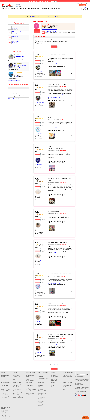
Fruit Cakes (40, 400)
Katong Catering (16, 386)
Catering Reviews (16, 375)
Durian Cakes (40, 398)
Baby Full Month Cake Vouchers (55, 385)
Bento (28, 8)
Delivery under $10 (42, 390)
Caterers (12, 8)
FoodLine (11, 12)
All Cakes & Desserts (42, 384)
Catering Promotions (17, 373)
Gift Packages (41, 404)
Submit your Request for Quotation (15, 98)
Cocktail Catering (4, 388)
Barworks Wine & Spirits (5, 416)
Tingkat (17, 8)
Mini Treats (40, 402)
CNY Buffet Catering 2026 (80, 388)
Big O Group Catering (17, 392)
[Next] (71, 73)
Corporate (44, 8)
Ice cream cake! (54, 211)
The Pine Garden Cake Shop (20, 65)
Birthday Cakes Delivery (30, 388)
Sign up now (54, 1)
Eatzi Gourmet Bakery (67, 385)
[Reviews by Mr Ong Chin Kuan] (11, 68)
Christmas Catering (79, 389)
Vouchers (33, 8)
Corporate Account (29, 373)
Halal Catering (53, 375)
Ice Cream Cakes (41, 397)
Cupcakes (40, 405)
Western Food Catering (67, 376)
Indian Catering (4, 397)
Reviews (50, 8)
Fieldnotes (16, 73)
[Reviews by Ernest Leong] (38, 160)
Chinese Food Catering (67, 373)
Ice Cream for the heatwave (58, 54)
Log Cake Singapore (30, 393)
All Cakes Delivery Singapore (29, 386)
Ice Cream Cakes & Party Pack (54, 63)
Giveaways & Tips (16, 376)
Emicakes (65, 386)
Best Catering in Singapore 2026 (18, 378)
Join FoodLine (41, 373)
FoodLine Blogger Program (43, 378)
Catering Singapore (79, 381)
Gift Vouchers (53, 386)
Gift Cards (53, 388)
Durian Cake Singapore (30, 394)
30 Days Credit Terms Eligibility (30, 378)
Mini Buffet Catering (54, 377)
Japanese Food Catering (68, 377)
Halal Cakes (40, 396)
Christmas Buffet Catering (80, 391)
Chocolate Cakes (41, 394)
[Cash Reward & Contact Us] (56, 8)
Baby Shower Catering (5, 390)
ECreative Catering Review (18, 394)
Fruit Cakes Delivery (30, 390)
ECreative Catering (17, 384)
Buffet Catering (78, 383)
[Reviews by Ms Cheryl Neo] (38, 129)
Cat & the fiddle (66, 384)
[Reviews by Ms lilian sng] (38, 347)
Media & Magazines (5, 375)
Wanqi (17, 76)
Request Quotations (30, 380)
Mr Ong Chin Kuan (19, 67)
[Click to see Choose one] (52, 105)
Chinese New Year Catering (81, 385)
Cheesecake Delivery (30, 392)
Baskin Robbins (17, 12)
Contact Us (3, 376)
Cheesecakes (41, 401)
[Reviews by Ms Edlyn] (11, 59)
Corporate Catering (4, 385)
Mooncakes (40, 385)
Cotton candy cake (55, 304)
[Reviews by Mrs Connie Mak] (38, 67)
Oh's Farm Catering (17, 389)
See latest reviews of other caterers (49, 29)
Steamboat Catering (5, 394)
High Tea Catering (4, 386)
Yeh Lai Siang (15, 388)
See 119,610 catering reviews (14, 80)
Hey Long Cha (3, 412)
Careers (2, 377)
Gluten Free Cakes (42, 393)
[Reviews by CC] (38, 224)
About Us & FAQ (4, 373)
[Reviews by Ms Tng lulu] (38, 317)
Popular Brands (41, 389)
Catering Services (79, 384)
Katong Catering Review (18, 397)
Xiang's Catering (16, 385)
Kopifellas (3, 414)
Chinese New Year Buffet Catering (82, 387)
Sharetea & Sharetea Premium (5, 411)
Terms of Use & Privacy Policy (81, 380)
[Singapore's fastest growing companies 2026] (17, 6)
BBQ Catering (3, 393)
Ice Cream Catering (54, 379)
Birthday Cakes (41, 386)
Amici (14, 393)
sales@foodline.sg (80, 376)
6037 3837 (78, 377)
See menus (54, 46)
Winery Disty (3, 418)
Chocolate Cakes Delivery (31, 389)
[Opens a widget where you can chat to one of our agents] (85, 417)
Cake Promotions (41, 388)
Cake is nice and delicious (57, 242)
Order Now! (36, 31)
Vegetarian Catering (5, 396)
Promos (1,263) (4, 8)
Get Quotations (83, 5)
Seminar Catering (4, 392)
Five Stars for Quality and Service (59, 85)
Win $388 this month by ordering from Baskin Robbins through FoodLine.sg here (46, 16)
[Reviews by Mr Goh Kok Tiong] (38, 98)
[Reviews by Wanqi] (11, 76)
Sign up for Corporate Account (30, 376)
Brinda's (14, 390)
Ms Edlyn (17, 59)
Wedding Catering (54, 376)
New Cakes (40, 392)
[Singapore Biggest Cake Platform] (6, 6)
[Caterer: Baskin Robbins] (37, 26)
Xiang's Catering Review (18, 396)
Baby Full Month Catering (6, 389)
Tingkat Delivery (54, 380)
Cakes (38, 8)
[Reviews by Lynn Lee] (38, 286)
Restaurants (23, 8)
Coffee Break (3, 415)
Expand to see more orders (18, 46)
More (63, 94)
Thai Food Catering (67, 375)
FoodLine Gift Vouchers (19, 56)
